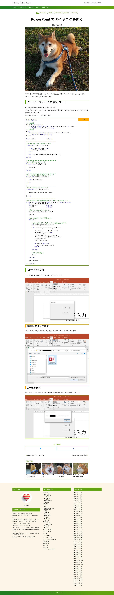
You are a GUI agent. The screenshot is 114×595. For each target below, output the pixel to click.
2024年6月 (77, 523)
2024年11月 (77, 513)
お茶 (44, 533)
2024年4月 (77, 527)
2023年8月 (77, 544)
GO (45, 510)
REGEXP (46, 515)
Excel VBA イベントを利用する (21, 525)
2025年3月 (77, 505)
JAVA (45, 512)
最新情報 (31, 7)
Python (46, 514)
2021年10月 (77, 583)
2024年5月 (77, 525)
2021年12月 (77, 579)
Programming (47, 508)
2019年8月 (77, 585)
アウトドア (46, 529)
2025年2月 (77, 507)
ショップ (45, 535)
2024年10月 (77, 515)
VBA (65, 12)
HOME (14, 7)
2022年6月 (77, 572)
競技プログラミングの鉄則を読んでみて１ (24, 521)
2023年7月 (77, 546)
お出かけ (45, 531)
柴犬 (44, 545)
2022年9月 (77, 566)
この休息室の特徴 (22, 7)
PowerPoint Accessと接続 (79, 455)
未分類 (45, 543)
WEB (44, 521)
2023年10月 (77, 540)
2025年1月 (77, 509)
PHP (45, 527)
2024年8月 (77, 519)
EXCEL (50, 12)
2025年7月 (77, 499)
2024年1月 (77, 534)
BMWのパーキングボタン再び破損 (22, 513)
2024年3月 (77, 529)
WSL (45, 506)
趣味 (44, 547)
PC (44, 504)
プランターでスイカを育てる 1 (21, 523)
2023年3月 (77, 554)
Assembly (46, 509)
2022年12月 (77, 560)
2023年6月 (77, 548)
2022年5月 (77, 575)
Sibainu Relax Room (21, 3)
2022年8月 (77, 568)
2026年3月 (77, 492)
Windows (46, 505)
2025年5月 (77, 501)
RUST (45, 518)
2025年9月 (77, 495)
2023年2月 (77, 556)
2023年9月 (77, 542)
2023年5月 (77, 550)
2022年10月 (77, 564)
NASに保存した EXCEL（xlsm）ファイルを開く (25, 527)
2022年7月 (77, 570)
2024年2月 (77, 531)
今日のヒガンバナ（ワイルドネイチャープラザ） (26, 519)
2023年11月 (77, 538)
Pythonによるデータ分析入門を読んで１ (23, 536)
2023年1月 (77, 558)
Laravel (46, 525)
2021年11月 (77, 581)
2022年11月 (77, 562)
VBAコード (38, 7)
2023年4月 (77, 552)
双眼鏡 (45, 541)
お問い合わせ (46, 7)
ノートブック (73, 12)
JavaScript (46, 524)
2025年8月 (77, 497)
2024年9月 (77, 517)
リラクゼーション (48, 539)
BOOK (45, 492)
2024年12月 (77, 511)
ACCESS (42, 12)
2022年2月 (77, 577)
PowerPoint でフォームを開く (35, 455)
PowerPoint (58, 12)
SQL (45, 520)
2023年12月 (77, 536)
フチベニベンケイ (48, 549)
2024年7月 (77, 521)
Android (46, 522)
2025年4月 (77, 503)
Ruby (45, 517)
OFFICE (45, 494)
